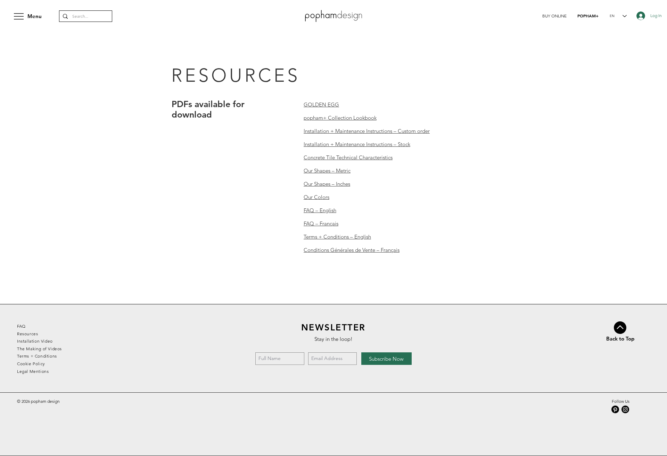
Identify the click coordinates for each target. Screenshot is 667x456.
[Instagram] (625, 409)
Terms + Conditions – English (337, 236)
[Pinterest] (615, 409)
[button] (554, 16)
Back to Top (620, 338)
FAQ (21, 326)
